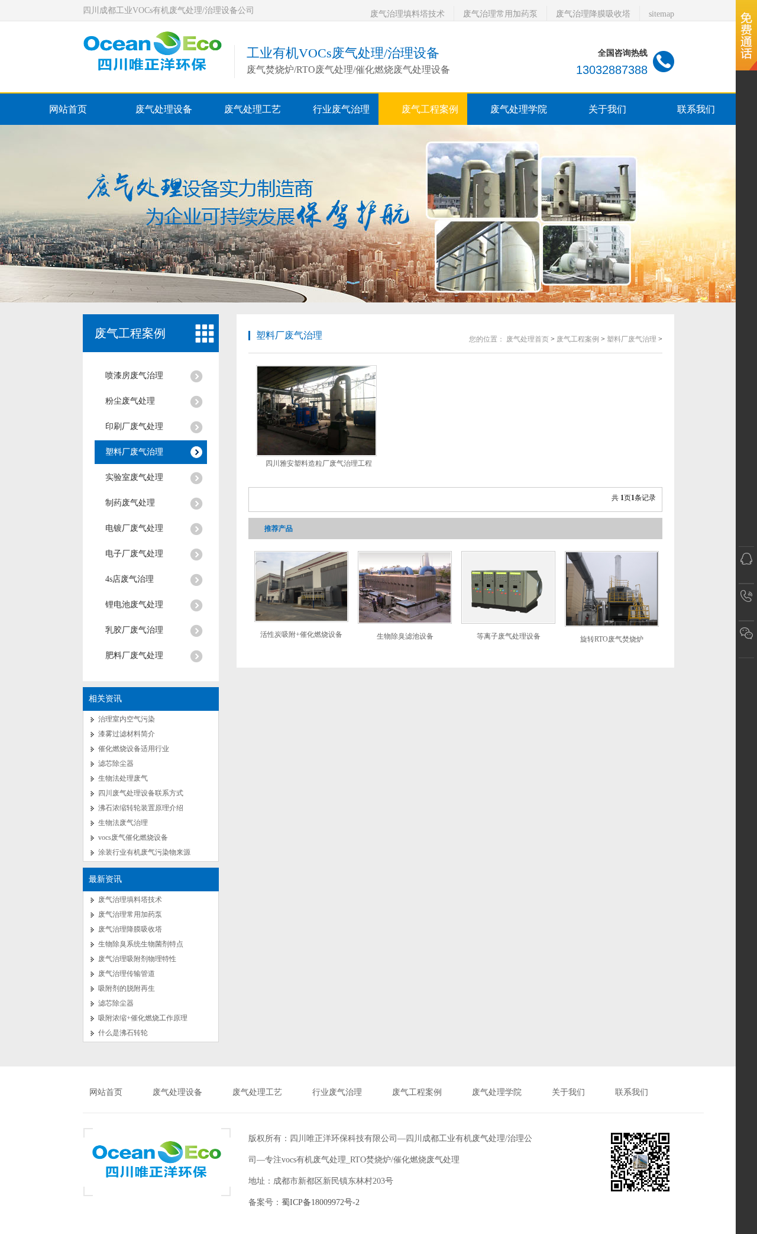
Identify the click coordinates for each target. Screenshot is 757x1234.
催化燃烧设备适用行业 (133, 749)
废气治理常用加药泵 (500, 13)
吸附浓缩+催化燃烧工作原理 (142, 1018)
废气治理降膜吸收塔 (593, 13)
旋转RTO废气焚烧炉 (611, 639)
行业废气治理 (337, 1092)
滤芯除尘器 (116, 763)
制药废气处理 (130, 502)
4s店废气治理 (129, 579)
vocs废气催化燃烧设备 (133, 837)
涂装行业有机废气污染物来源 (144, 852)
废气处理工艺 (257, 1092)
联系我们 (631, 1092)
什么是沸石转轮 (123, 1033)
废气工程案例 (130, 333)
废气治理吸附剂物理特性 (137, 959)
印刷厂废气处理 (134, 426)
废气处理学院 (497, 1092)
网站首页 (68, 109)
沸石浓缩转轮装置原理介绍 (140, 808)
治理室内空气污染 (126, 719)
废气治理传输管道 (126, 973)
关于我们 (568, 1092)
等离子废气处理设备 (509, 636)
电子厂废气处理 (134, 553)
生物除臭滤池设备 (405, 636)
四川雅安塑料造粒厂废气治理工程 (319, 463)
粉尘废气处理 (130, 401)
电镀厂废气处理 (134, 528)
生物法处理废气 (123, 778)
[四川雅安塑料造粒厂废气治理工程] (316, 410)
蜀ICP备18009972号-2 (321, 1202)
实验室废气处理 (134, 477)
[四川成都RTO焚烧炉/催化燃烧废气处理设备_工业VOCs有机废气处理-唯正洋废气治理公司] (152, 73)
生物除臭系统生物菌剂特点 (140, 944)
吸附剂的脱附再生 (126, 988)
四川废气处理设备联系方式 (140, 793)
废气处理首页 (527, 339)
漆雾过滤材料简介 (126, 734)
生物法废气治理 (123, 823)
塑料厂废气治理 (134, 451)
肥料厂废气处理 (134, 655)
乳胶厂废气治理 (134, 630)
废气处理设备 (177, 1092)
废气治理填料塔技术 (407, 13)
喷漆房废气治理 (134, 375)
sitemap (661, 13)
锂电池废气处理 (134, 604)
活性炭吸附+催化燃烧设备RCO (301, 638)
